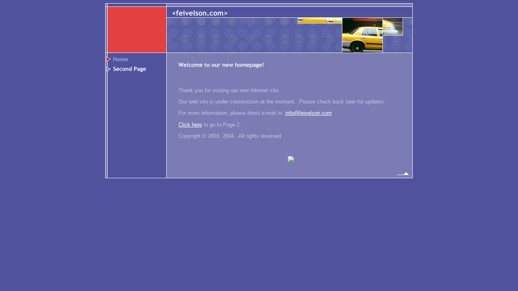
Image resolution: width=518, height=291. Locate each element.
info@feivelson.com (308, 113)
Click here (190, 125)
